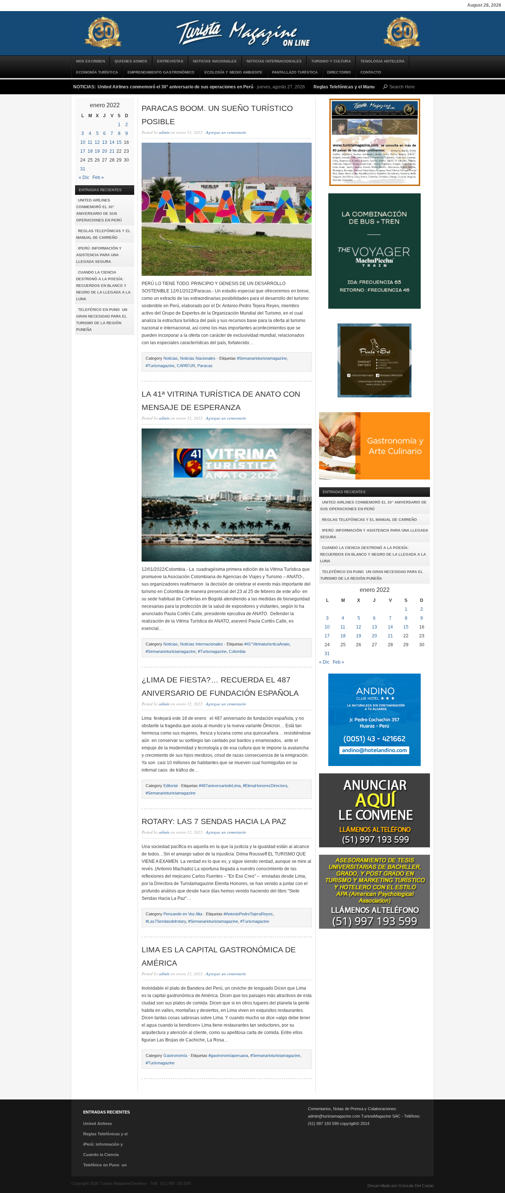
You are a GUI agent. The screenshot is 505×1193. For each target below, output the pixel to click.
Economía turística (97, 72)
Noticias (170, 358)
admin (164, 132)
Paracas (205, 365)
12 (97, 142)
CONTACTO (370, 72)
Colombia (237, 651)
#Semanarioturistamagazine (262, 358)
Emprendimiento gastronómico (161, 72)
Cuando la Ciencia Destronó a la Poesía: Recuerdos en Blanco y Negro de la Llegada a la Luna (103, 285)
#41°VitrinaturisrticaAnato (266, 644)
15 (119, 142)
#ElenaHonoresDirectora (265, 785)
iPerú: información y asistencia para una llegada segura (99, 255)
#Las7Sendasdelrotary (166, 921)
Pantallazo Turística (295, 72)
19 (97, 151)
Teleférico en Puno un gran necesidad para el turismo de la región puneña (101, 320)
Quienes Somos (131, 61)
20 (104, 151)
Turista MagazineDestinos (252, 33)
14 (112, 142)
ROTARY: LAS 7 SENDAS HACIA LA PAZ (214, 821)
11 (90, 142)
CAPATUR (186, 365)
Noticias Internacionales (274, 61)
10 (82, 142)
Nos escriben (90, 61)
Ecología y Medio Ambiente (233, 72)
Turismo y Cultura (331, 61)
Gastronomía (175, 1055)
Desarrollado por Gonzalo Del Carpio (400, 1185)
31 (82, 169)
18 (90, 151)
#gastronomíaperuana (228, 1055)
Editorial (170, 785)
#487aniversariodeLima (220, 785)
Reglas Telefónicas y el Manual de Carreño (358, 86)
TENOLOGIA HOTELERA (382, 61)
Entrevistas (170, 61)
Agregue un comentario (226, 132)
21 (112, 151)
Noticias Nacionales (215, 61)
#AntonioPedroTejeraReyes (248, 914)
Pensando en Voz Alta (182, 914)
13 (104, 142)
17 (82, 151)
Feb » (98, 177)
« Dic (84, 177)
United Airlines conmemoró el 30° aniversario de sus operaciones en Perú (175, 86)
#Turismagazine (160, 365)
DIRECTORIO (339, 72)
